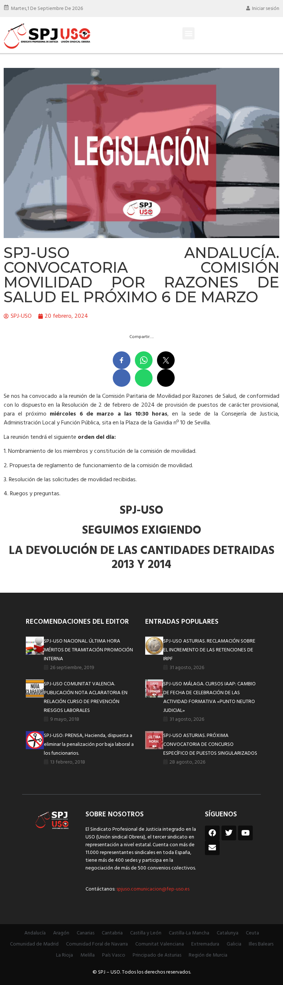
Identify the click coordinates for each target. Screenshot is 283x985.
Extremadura (205, 944)
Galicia (234, 944)
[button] (188, 33)
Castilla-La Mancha (189, 933)
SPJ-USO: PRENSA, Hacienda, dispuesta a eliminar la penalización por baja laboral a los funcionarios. (89, 744)
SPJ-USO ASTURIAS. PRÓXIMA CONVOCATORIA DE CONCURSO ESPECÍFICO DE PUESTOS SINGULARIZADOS (210, 744)
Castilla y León (145, 933)
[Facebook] (212, 833)
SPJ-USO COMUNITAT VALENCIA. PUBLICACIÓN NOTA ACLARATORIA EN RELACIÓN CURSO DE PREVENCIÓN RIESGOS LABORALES (85, 697)
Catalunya (227, 933)
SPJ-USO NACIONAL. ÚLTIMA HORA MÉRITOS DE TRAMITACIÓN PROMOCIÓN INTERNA (88, 650)
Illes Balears (261, 944)
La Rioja (64, 955)
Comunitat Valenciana (159, 944)
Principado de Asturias (157, 955)
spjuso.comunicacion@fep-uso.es (152, 889)
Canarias (85, 933)
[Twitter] (228, 833)
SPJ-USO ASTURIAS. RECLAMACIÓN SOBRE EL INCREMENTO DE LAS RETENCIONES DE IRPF (209, 650)
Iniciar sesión (265, 8)
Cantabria (112, 933)
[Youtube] (245, 833)
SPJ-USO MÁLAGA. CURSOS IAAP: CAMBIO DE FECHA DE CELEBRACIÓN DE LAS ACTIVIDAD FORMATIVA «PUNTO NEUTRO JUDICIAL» (209, 697)
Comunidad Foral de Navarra (97, 944)
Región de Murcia (208, 955)
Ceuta (252, 933)
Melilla (87, 955)
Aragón (61, 933)
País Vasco (113, 955)
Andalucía (35, 933)
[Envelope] (212, 847)
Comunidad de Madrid (34, 944)
